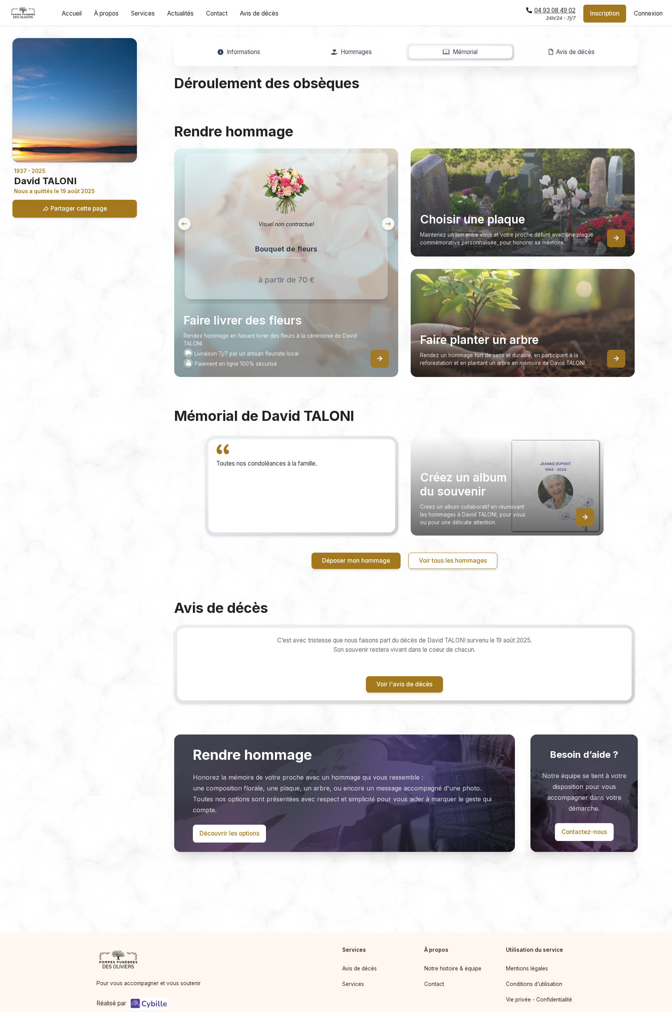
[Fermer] (516, 401)
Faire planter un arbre (398, 554)
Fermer (500, 605)
